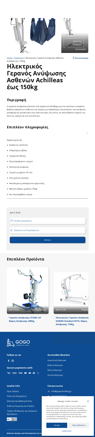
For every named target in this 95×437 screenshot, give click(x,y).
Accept (56, 425)
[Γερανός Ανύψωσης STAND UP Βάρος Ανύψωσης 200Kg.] (28, 290)
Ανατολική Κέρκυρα (57, 360)
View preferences (78, 425)
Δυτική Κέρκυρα (55, 375)
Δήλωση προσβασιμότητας (19, 401)
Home (9, 58)
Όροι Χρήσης (13, 391)
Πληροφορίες (40, 309)
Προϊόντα (18, 58)
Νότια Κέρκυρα (55, 370)
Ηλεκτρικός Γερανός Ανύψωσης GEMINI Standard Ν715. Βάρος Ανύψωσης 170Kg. (73, 321)
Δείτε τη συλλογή (77, 43)
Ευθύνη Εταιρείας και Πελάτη (20, 406)
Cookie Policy (66, 431)
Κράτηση (47, 240)
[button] (88, 401)
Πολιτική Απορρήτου (17, 396)
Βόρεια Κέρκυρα (55, 365)
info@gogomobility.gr (61, 391)
